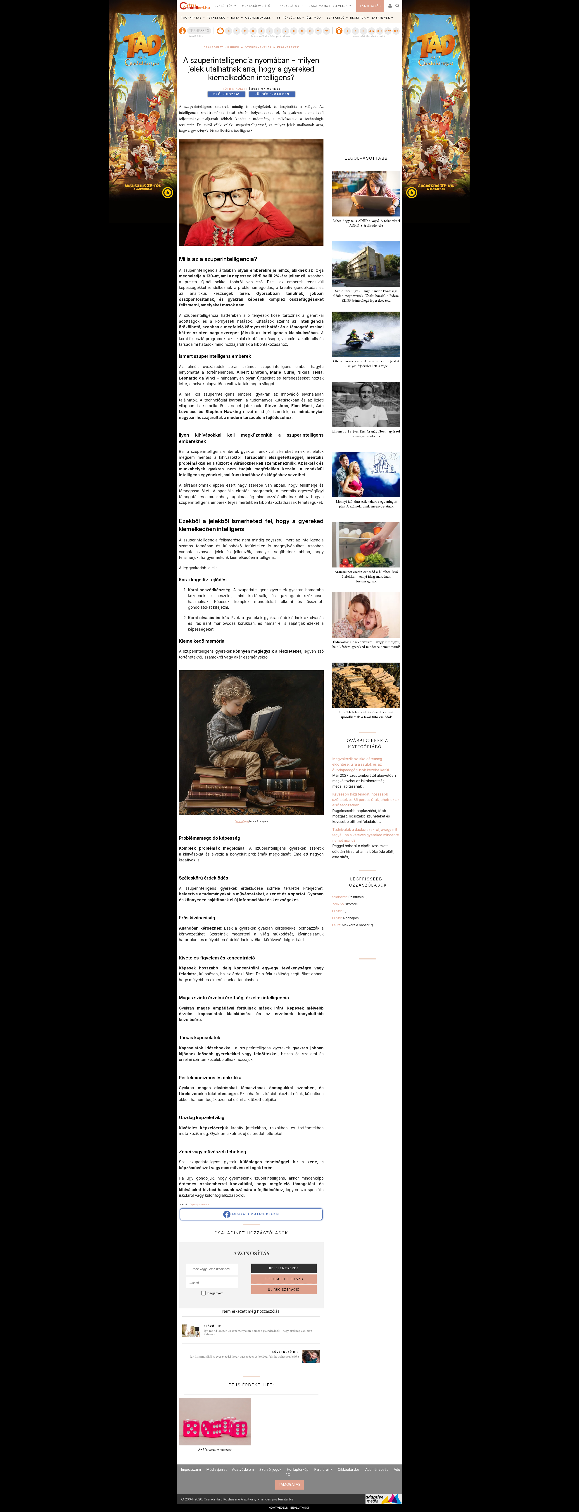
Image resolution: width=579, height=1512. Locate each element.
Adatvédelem (243, 1469)
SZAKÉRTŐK (224, 5)
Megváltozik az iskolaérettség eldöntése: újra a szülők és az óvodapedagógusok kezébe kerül (360, 764)
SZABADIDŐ (336, 17)
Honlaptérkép (298, 1469)
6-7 (379, 31)
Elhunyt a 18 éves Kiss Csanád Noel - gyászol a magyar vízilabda (366, 434)
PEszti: (339, 911)
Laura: (352, 925)
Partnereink (323, 1469)
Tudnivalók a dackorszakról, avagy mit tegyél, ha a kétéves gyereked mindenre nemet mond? (366, 644)
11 (318, 31)
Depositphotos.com (199, 1204)
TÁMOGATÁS (370, 6)
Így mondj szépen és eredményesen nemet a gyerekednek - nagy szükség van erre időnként (258, 1332)
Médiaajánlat (216, 1469)
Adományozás (376, 1469)
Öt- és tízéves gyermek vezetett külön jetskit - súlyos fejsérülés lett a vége (366, 363)
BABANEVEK (380, 17)
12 (326, 31)
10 (309, 31)
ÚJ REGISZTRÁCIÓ (284, 1289)
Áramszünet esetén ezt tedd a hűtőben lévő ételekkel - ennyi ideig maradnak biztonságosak (366, 577)
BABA (235, 17)
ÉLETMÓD (313, 17)
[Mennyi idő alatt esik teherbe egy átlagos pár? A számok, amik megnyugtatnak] (366, 474)
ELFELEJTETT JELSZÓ (284, 1279)
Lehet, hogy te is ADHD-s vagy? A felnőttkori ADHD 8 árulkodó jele (366, 223)
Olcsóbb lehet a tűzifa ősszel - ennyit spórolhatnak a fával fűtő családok (366, 714)
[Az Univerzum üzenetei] (215, 1421)
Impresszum (191, 1469)
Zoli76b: (346, 904)
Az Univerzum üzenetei (215, 1450)
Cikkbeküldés (349, 1469)
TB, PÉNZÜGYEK (289, 17)
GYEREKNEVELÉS (258, 17)
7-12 (388, 31)
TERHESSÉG (216, 17)
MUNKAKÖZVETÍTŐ (256, 5)
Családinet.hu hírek (222, 47)
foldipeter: (349, 897)
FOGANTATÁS (191, 17)
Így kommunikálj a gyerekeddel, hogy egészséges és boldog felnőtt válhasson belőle (244, 1357)
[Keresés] (397, 4)
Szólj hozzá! (226, 94)
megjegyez (215, 1293)
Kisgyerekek (288, 47)
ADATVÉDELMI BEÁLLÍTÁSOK (289, 1507)
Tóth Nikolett (235, 88)
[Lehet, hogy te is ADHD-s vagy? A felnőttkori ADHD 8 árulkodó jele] (366, 193)
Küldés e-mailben (272, 94)
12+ (396, 31)
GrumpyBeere (242, 821)
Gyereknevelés (258, 47)
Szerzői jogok (270, 1469)
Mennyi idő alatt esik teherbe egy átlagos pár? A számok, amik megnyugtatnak (366, 504)
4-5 (371, 31)
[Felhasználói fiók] (390, 4)
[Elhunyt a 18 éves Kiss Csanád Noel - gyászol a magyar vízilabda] (366, 404)
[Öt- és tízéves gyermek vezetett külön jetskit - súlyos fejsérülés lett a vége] (366, 334)
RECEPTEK (358, 17)
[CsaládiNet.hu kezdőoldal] (195, 6)
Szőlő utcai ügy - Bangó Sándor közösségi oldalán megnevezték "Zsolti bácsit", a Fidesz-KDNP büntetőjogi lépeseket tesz (366, 296)
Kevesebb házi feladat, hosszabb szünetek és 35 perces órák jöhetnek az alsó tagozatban (365, 800)
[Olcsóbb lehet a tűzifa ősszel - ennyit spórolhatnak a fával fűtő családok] (366, 685)
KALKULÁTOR (289, 5)
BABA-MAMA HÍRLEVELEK (328, 5)
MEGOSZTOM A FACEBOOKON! (254, 1214)
